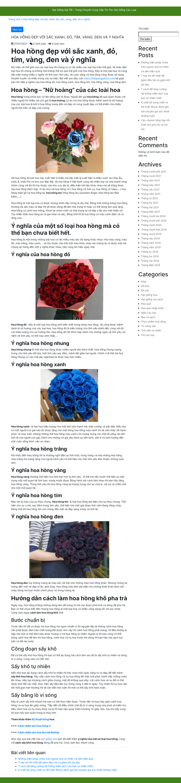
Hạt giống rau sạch (152, 299)
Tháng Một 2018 (150, 265)
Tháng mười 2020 (151, 224)
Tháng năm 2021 (150, 193)
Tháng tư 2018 (149, 251)
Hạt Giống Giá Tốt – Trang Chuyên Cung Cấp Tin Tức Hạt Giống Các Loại (94, 9)
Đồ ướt (145, 290)
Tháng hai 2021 (150, 207)
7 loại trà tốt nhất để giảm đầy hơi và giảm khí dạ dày (49, 762)
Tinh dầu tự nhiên (151, 330)
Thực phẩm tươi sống (153, 321)
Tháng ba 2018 (150, 256)
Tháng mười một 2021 (153, 171)
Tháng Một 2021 (150, 211)
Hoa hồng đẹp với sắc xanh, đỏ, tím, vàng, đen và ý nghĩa (56, 19)
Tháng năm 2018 (151, 247)
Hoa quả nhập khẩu (152, 308)
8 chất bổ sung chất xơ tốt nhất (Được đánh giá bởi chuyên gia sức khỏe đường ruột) (67, 769)
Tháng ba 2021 (150, 202)
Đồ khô (145, 285)
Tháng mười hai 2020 (153, 216)
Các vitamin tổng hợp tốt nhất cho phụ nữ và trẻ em (155, 125)
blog (143, 281)
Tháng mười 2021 (151, 175)
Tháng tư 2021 (149, 198)
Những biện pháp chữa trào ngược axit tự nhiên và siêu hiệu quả (55, 758)
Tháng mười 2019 (151, 233)
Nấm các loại (148, 312)
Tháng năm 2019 (151, 242)
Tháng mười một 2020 (154, 220)
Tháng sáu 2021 (150, 189)
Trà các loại (147, 334)
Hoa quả (146, 303)
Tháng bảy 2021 (150, 184)
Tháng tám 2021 (150, 180)
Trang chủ (14, 19)
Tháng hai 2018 (150, 260)
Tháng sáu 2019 (150, 238)
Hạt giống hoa (149, 294)
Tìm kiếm (143, 28)
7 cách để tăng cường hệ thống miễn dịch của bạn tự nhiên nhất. (55, 766)
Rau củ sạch (148, 317)
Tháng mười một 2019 (154, 229)
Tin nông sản (148, 325)
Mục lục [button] (17, 29)
